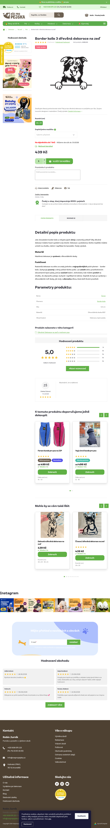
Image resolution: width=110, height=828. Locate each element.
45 (39, 480)
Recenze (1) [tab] (71, 218)
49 (79, 480)
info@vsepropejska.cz (16, 758)
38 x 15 (46, 562)
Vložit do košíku (61, 161)
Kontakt (22, 7)
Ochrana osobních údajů (65, 755)
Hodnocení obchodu (55, 660)
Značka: (42, 195)
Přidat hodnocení (77, 368)
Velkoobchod (60, 762)
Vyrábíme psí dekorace (12, 786)
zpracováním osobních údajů (65, 647)
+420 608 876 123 (15, 748)
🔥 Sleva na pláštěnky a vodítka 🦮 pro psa (54, 2)
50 (41, 480)
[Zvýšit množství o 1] (44, 159)
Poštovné (10, 7)
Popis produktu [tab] (47, 218)
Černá (103, 296)
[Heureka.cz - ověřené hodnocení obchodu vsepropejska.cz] (17, 47)
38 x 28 (40, 562)
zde (49, 819)
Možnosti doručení (45, 146)
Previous (101, 415)
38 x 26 (77, 565)
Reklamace (59, 740)
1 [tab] (70, 490)
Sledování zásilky (10, 797)
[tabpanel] (52, 452)
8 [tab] (77, 576)
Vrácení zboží (60, 744)
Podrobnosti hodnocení (62, 42)
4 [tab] (70, 576)
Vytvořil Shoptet (102, 824)
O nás (5, 783)
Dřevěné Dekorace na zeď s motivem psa (54, 332)
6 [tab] (74, 576)
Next (106, 415)
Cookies (58, 758)
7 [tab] (75, 576)
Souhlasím (82, 816)
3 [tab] (68, 576)
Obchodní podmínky (63, 751)
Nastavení (27, 824)
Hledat (59, 15)
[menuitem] (12, 23)
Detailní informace (74, 111)
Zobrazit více (55, 705)
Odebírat (74, 642)
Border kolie (101, 301)
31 (76, 480)
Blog (5, 794)
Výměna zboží (60, 736)
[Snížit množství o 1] (44, 162)
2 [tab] (72, 490)
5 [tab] (72, 576)
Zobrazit (52, 472)
